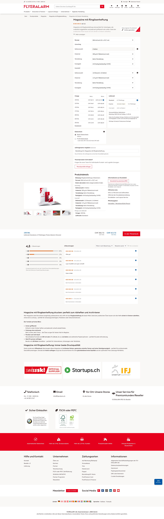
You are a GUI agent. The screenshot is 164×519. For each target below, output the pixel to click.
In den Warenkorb (131, 234)
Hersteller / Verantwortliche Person (119, 203)
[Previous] (25, 213)
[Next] (69, 213)
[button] (113, 40)
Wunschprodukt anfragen (84, 166)
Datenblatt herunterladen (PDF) (118, 181)
